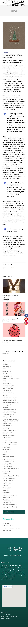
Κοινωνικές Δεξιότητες (9, 442)
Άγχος (4, 381)
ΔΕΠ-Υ (4, 395)
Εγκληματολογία (7, 417)
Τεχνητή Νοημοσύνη (8, 478)
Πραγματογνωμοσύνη (8, 456)
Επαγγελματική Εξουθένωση (10, 430)
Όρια (4, 452)
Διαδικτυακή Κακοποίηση (9, 397)
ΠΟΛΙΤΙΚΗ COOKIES (7, 530)
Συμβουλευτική (7, 461)
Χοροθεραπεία (6, 492)
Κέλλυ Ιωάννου (7, 267)
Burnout (5, 364)
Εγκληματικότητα (7, 414)
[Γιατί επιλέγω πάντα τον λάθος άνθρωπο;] (14, 286)
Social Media (6, 373)
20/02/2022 (5, 321)
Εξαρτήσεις (6, 428)
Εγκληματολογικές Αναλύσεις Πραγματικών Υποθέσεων (10, 420)
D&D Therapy (6, 366)
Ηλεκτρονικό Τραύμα (8, 435)
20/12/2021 (5, 52)
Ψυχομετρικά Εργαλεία (8, 507)
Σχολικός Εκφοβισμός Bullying (11, 476)
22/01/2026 (5, 299)
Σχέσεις (5, 473)
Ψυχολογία (5, 502)
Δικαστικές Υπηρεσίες (8, 409)
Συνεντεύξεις (6, 471)
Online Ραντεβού (10, 511)
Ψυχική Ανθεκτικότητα (9, 495)
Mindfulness (6, 371)
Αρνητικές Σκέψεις (8, 388)
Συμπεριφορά (6, 464)
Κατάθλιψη (5, 440)
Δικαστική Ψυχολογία (8, 412)
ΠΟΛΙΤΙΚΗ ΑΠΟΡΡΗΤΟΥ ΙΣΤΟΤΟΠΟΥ (11, 528)
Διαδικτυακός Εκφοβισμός (10, 402)
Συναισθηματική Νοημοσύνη (10, 468)
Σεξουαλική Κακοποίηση (9, 459)
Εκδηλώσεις (6, 423)
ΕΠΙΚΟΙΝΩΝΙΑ (6, 523)
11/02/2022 (5, 342)
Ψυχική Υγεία (6, 497)
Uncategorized (6, 376)
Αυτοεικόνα (6, 390)
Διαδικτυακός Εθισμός (9, 400)
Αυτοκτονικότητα (7, 393)
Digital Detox (6, 369)
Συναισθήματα (6, 466)
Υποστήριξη (6, 488)
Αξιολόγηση (6, 383)
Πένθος (5, 454)
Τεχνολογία (6, 483)
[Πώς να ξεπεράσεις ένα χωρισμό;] (14, 330)
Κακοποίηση (6, 437)
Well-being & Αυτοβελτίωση (10, 378)
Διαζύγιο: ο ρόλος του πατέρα (11, 319)
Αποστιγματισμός (7, 385)
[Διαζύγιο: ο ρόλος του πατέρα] (14, 309)
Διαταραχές (6, 405)
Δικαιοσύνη (6, 407)
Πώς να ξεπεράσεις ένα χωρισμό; (12, 340)
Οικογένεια (6, 447)
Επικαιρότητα (6, 432)
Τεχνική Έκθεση (7, 480)
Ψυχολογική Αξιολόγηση (9, 504)
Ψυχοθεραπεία (6, 500)
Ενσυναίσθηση (6, 425)
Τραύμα (4, 485)
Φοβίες (5, 490)
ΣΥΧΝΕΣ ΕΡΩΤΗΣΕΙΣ (7, 525)
